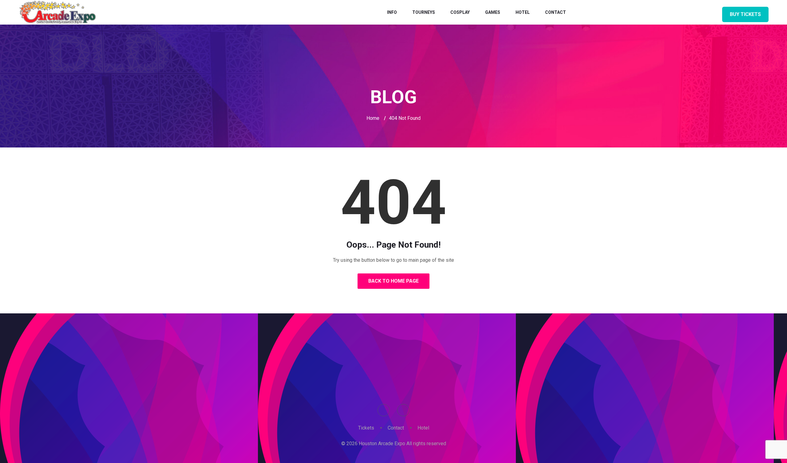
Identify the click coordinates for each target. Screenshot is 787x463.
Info (392, 12)
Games (492, 12)
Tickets (366, 428)
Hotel (523, 12)
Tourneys (423, 12)
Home (372, 118)
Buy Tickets (745, 14)
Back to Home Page (393, 281)
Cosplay (460, 12)
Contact (555, 12)
